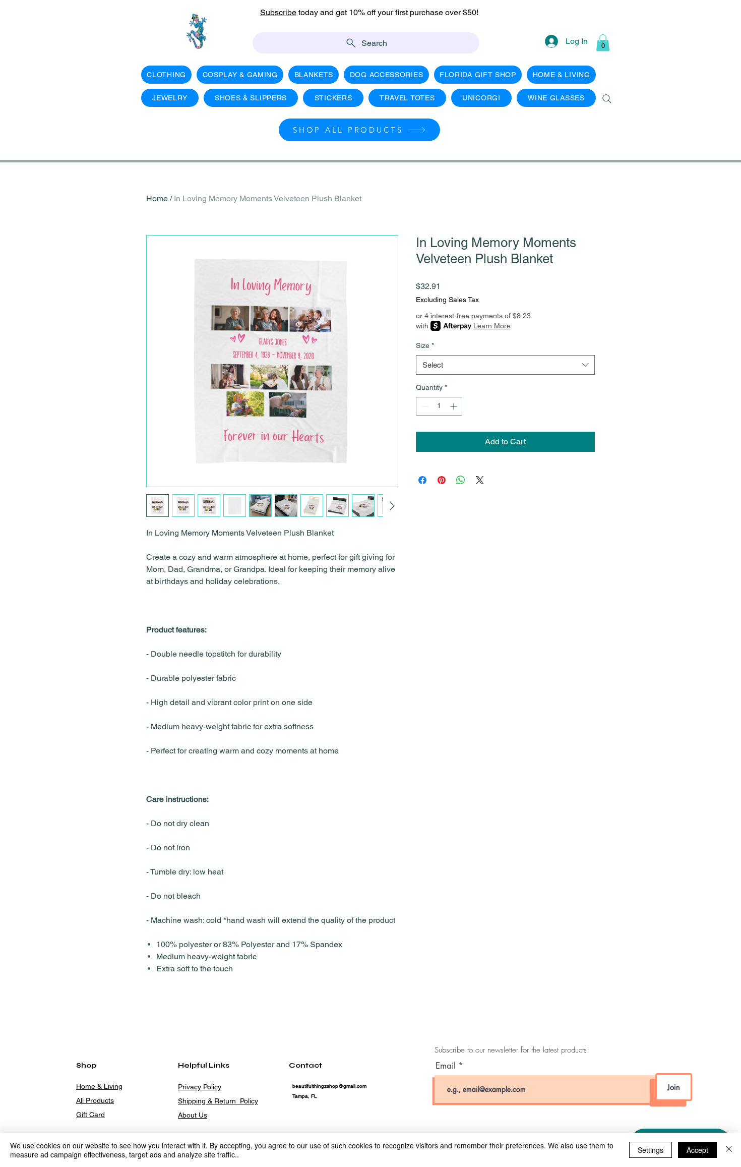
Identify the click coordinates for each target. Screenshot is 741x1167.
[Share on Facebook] (422, 480)
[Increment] (454, 406)
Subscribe (278, 12)
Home (157, 198)
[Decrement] (423, 406)
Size (425, 345)
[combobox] (505, 365)
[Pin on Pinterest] (442, 480)
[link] (603, 42)
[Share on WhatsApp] (461, 480)
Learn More (492, 326)
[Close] (729, 1150)
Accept (697, 1150)
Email (447, 1066)
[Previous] (52, 18)
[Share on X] (480, 480)
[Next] (688, 18)
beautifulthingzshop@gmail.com (329, 1086)
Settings (650, 1150)
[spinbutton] (439, 406)
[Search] (607, 98)
